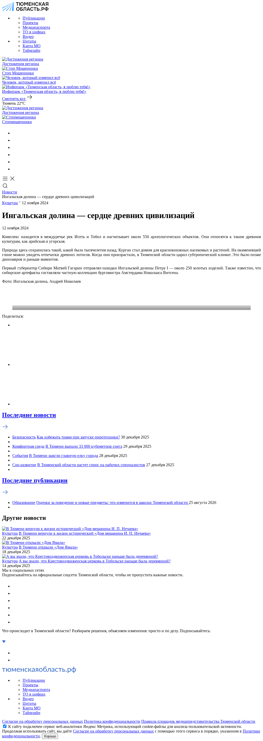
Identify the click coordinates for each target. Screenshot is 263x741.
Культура (10, 203)
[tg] (15, 147)
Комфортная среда (28, 446)
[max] (15, 154)
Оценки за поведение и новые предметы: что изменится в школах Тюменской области (112, 502)
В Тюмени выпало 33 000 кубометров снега (83, 446)
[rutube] (15, 162)
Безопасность (24, 437)
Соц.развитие (24, 465)
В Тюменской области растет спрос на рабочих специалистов (91, 465)
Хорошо (50, 736)
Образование (23, 502)
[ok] (15, 140)
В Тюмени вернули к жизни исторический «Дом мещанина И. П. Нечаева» (85, 533)
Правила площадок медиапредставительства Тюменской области (198, 721)
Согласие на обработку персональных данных (42, 721)
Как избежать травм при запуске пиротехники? (78, 437)
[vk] (15, 133)
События (20, 455)
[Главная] (25, 9)
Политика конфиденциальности (112, 721)
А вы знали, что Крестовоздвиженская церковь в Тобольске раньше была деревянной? (95, 561)
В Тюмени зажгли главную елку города (63, 455)
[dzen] (15, 169)
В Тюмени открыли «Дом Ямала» (48, 547)
